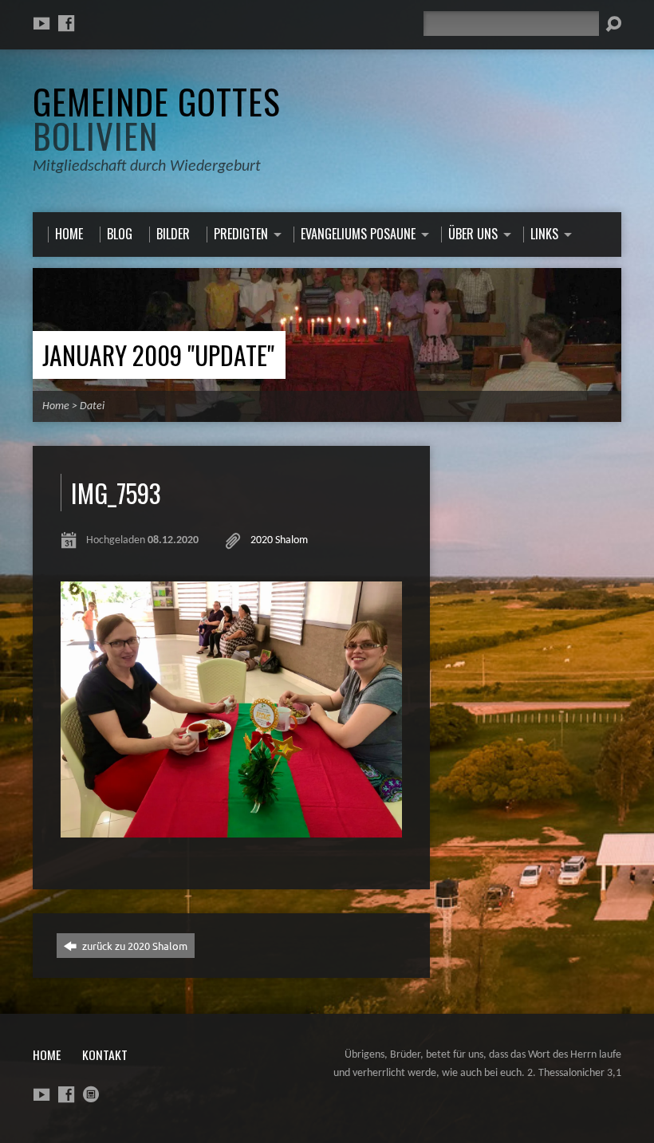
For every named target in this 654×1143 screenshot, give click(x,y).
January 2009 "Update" (158, 354)
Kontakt (105, 1054)
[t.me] (91, 1094)
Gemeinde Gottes (157, 117)
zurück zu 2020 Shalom (133, 945)
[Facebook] (66, 23)
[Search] (613, 24)
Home (55, 406)
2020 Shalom (279, 540)
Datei (92, 406)
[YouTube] (41, 23)
